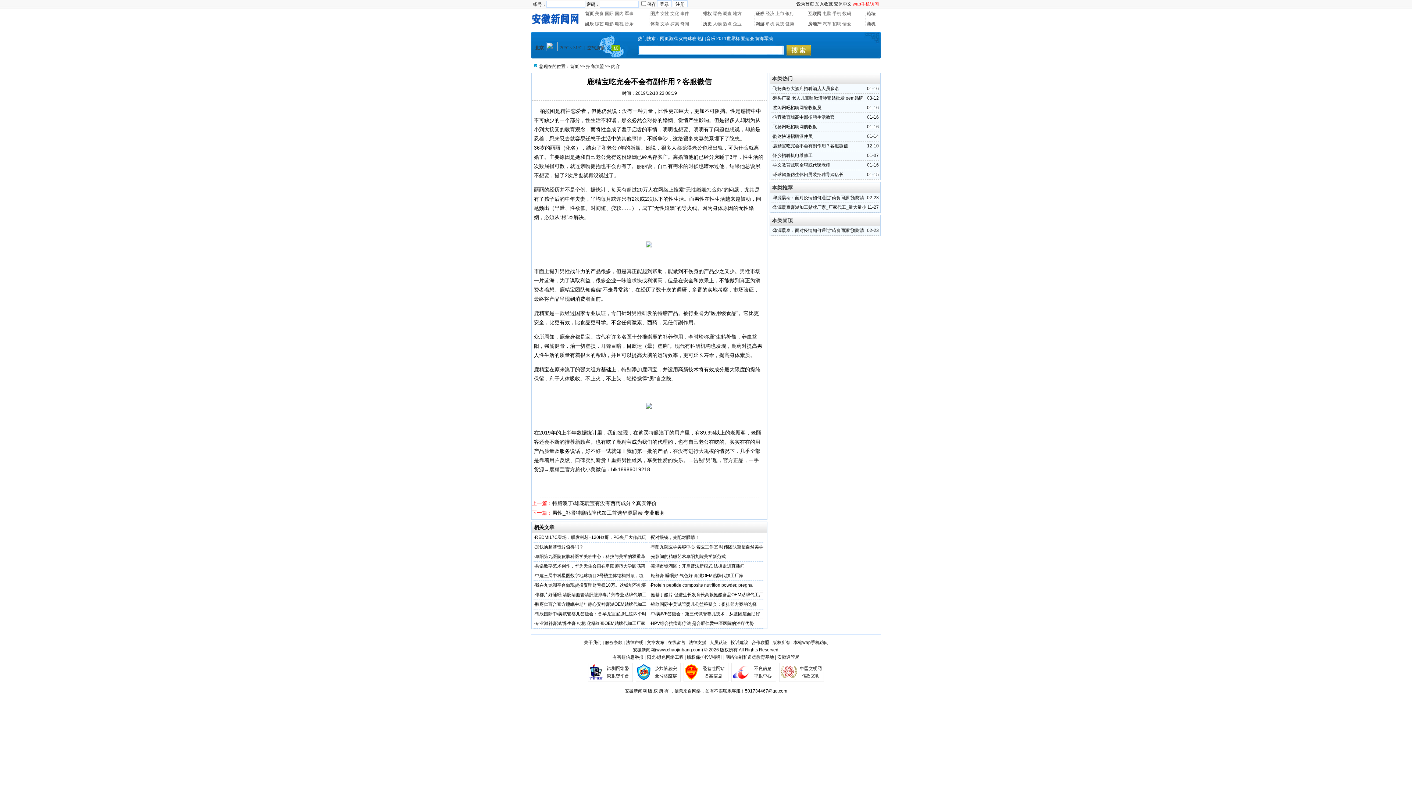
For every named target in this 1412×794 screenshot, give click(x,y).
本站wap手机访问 (811, 642)
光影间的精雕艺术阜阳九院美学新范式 (688, 556)
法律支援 (697, 642)
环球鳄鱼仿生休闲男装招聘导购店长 (808, 174)
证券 (760, 13)
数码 (846, 13)
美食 (599, 13)
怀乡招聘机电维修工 (793, 155)
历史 (707, 23)
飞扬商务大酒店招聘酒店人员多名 (806, 88)
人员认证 (718, 642)
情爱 (846, 23)
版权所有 (781, 642)
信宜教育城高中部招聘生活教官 (804, 117)
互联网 (814, 13)
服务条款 (614, 642)
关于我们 (593, 642)
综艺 (599, 23)
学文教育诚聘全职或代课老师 (801, 165)
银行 (789, 13)
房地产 (814, 23)
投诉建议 (739, 642)
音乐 (629, 23)
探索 (674, 23)
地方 (737, 13)
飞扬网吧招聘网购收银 (795, 126)
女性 (664, 13)
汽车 (827, 23)
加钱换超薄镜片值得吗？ (559, 547)
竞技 (779, 23)
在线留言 (676, 642)
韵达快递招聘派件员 (793, 136)
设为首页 (805, 4)
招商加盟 (595, 66)
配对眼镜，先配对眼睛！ (675, 537)
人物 (717, 23)
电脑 (827, 13)
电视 (619, 23)
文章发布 (655, 642)
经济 (770, 13)
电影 (609, 23)
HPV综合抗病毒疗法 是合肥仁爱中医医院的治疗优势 (702, 623)
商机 (871, 23)
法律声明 (634, 642)
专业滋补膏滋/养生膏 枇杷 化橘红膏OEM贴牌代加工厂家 (590, 623)
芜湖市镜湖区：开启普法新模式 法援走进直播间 (698, 566)
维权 (707, 13)
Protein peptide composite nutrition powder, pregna (702, 585)
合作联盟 (760, 642)
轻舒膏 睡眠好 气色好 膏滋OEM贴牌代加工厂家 (697, 575)
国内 (619, 13)
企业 (737, 23)
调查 (727, 13)
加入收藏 (824, 4)
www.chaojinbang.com (679, 649)
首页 (589, 13)
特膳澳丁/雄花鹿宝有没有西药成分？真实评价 (604, 503)
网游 (760, 23)
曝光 (717, 13)
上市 (779, 13)
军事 (629, 13)
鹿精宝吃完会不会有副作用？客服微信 (810, 146)
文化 (674, 13)
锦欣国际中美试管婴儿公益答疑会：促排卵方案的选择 (704, 604)
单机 (770, 23)
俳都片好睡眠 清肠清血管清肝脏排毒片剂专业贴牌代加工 (590, 594)
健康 (789, 23)
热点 (727, 23)
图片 (654, 13)
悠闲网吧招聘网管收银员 (797, 107)
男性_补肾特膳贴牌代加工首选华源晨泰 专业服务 (608, 513)
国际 (609, 13)
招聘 (836, 23)
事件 (684, 13)
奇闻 (684, 23)
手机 (836, 13)
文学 (664, 23)
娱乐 (589, 23)
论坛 (871, 13)
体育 (654, 23)
